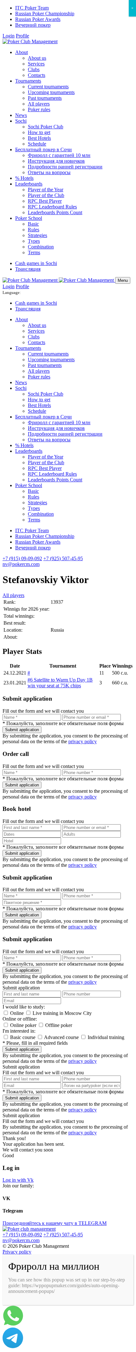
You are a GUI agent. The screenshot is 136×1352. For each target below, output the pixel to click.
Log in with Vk (18, 1180)
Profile (22, 35)
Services (36, 63)
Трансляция (27, 269)
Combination (41, 246)
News (21, 115)
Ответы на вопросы (49, 172)
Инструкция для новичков (56, 161)
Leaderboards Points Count (55, 212)
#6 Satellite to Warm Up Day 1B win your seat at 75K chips (60, 682)
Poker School (28, 218)
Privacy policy (17, 1251)
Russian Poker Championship (44, 13)
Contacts (36, 75)
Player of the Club (46, 195)
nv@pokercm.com (21, 564)
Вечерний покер (33, 25)
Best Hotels (39, 138)
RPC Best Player (45, 201)
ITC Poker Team (32, 7)
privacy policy (82, 741)
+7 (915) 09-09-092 (22, 558)
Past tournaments (45, 98)
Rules (33, 229)
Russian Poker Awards (37, 19)
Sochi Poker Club (45, 126)
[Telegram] (13, 1346)
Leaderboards (28, 184)
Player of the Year (45, 189)
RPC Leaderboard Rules (52, 206)
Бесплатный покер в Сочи (43, 149)
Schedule (37, 143)
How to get (39, 132)
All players (39, 103)
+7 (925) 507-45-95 (63, 558)
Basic (33, 224)
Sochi (21, 121)
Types (34, 241)
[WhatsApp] (13, 1324)
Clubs (34, 69)
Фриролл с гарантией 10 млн (59, 155)
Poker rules (39, 109)
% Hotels (24, 178)
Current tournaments (48, 86)
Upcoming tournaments (51, 92)
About (21, 52)
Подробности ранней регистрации (65, 166)
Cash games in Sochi (36, 263)
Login (9, 35)
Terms (34, 252)
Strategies (37, 235)
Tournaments (28, 81)
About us (37, 58)
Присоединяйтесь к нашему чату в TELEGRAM (55, 1223)
